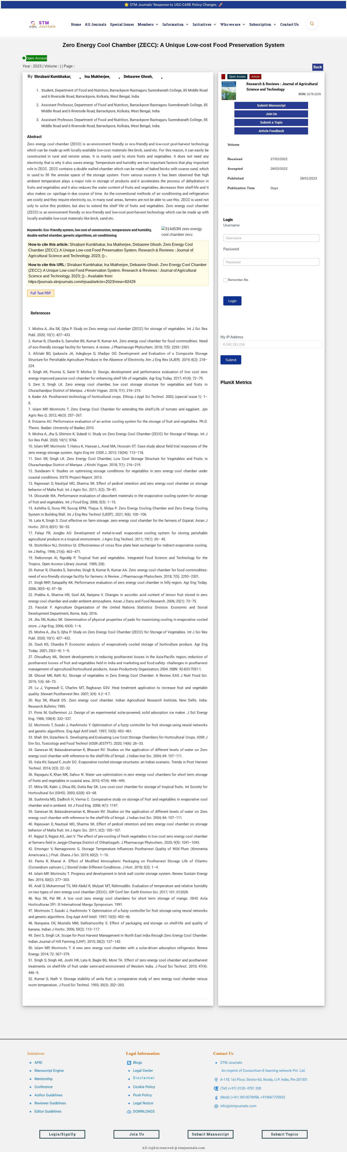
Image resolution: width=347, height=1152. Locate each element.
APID (38, 1062)
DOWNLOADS (144, 1111)
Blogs (137, 1062)
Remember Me (238, 280)
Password (231, 249)
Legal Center (143, 1071)
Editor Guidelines (47, 1111)
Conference (43, 1087)
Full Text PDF (40, 293)
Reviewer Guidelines (50, 1103)
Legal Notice (143, 1103)
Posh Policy (142, 1095)
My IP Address (231, 337)
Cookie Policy (144, 1087)
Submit (230, 360)
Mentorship (43, 1079)
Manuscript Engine (49, 1071)
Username (231, 225)
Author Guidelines (48, 1095)
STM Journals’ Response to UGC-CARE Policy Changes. (173, 5)
